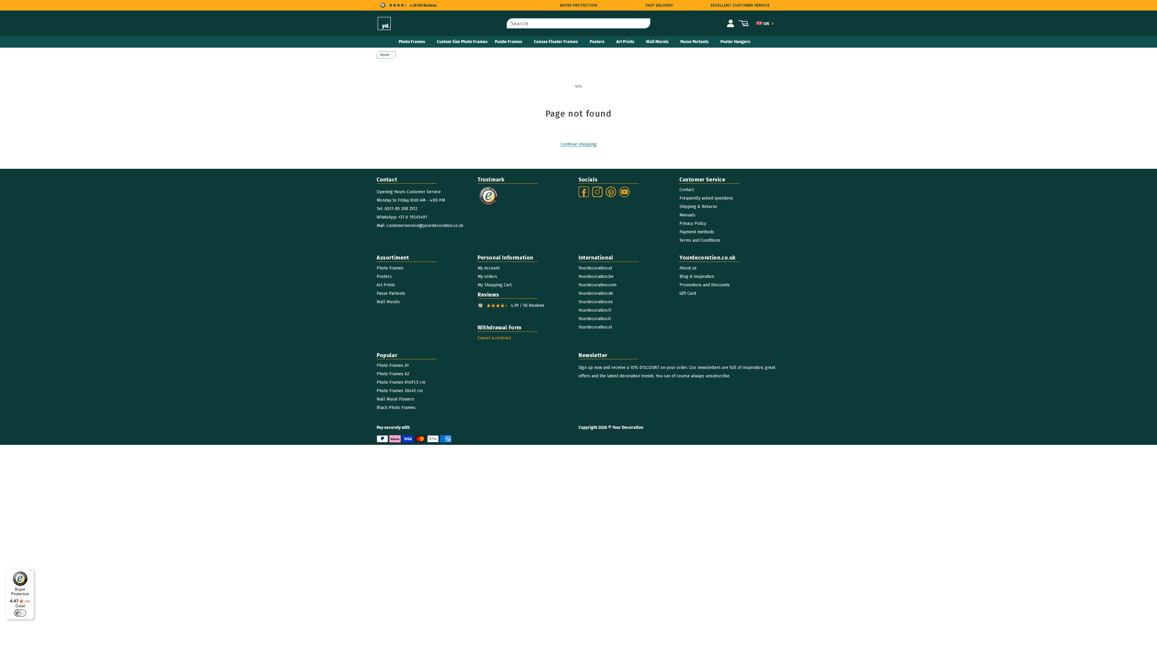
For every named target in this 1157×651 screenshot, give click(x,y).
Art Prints (625, 41)
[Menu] (30, 571)
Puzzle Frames (508, 41)
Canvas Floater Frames (556, 41)
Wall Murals (657, 41)
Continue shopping (578, 144)
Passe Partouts (694, 41)
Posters (597, 41)
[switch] (20, 613)
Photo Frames (412, 41)
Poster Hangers (735, 41)
